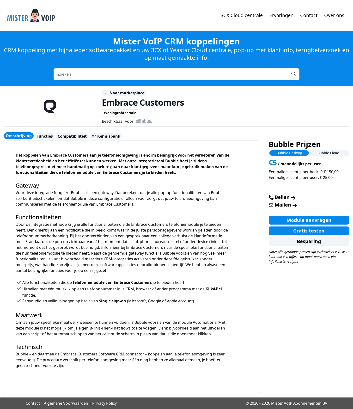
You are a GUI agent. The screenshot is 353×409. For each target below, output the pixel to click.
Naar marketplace (126, 93)
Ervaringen (281, 15)
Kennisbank (108, 136)
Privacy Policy (104, 403)
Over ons (334, 15)
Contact (308, 15)
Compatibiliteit (72, 136)
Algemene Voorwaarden (66, 403)
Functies (45, 136)
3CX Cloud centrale (242, 15)
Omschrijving (19, 135)
